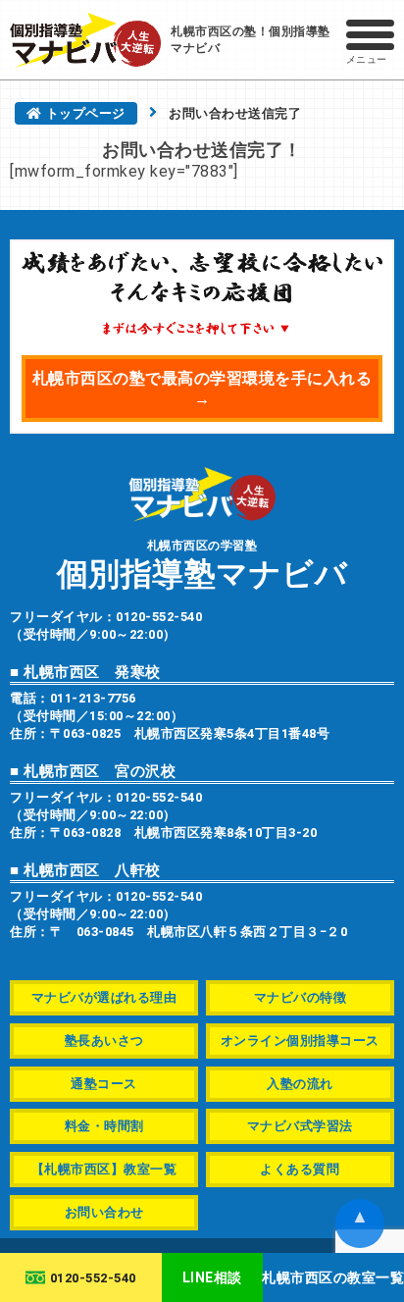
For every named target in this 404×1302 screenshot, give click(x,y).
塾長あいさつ (104, 1040)
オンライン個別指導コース (300, 1040)
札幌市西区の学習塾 (202, 564)
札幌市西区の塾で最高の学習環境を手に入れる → (202, 388)
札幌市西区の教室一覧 (333, 1277)
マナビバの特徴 (300, 997)
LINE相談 (212, 1277)
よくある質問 (299, 1169)
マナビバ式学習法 (300, 1126)
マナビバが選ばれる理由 (104, 997)
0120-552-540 (93, 1278)
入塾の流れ (300, 1083)
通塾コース (104, 1083)
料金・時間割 (104, 1126)
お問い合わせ (104, 1212)
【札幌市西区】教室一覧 (104, 1169)
